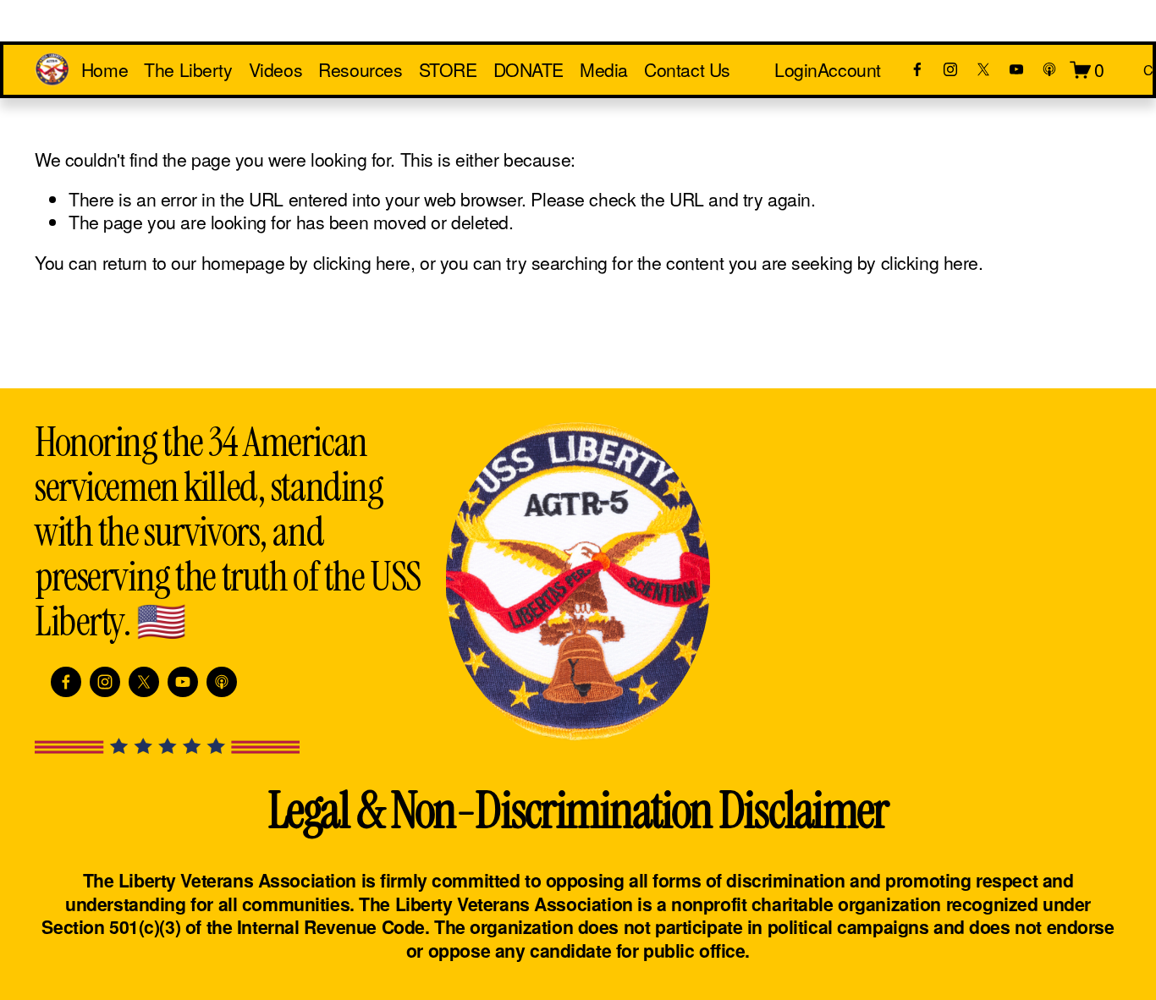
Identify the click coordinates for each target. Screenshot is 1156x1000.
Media (604, 69)
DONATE (528, 69)
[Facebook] (917, 69)
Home (104, 69)
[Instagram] (950, 69)
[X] (983, 69)
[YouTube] (1016, 69)
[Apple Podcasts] (1049, 69)
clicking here (361, 262)
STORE (448, 69)
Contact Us (687, 69)
